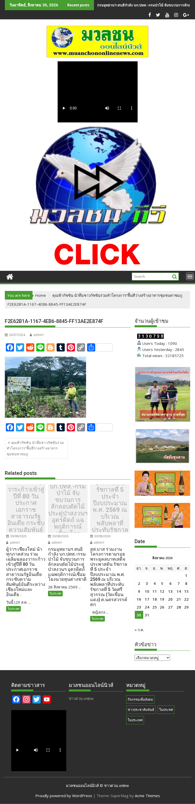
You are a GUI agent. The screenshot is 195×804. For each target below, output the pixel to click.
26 (162, 607)
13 (170, 591)
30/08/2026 (17, 536)
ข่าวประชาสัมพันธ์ (141, 709)
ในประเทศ (135, 720)
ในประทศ (13, 609)
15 (186, 591)
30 (139, 614)
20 (170, 599)
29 (186, 607)
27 (170, 607)
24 (147, 607)
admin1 (38, 335)
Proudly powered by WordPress (63, 795)
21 (178, 599)
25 (154, 607)
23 (139, 607)
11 (154, 591)
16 (139, 599)
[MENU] (190, 276)
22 (186, 599)
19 (162, 599)
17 (147, 599)
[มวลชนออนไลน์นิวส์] (10, 276)
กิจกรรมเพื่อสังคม (140, 699)
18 (154, 599)
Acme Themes (147, 795)
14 (178, 591)
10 (147, 591)
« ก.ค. (139, 629)
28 (178, 607)
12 (162, 591)
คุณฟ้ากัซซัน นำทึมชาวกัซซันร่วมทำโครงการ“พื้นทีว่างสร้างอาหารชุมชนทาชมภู (35, 448)
